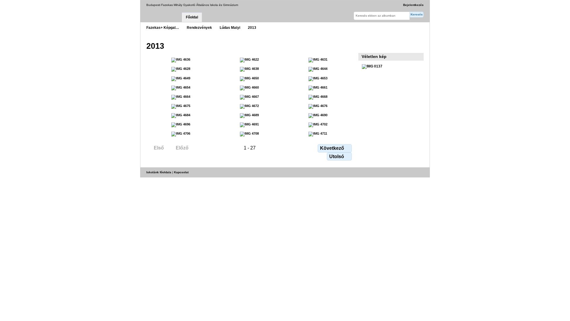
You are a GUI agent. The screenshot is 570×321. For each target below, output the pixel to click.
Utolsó (336, 156)
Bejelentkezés (413, 5)
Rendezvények (199, 27)
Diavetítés (365, 45)
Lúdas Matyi (230, 27)
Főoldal (192, 17)
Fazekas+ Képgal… (162, 27)
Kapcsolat (181, 172)
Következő (332, 148)
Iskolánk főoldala (158, 172)
